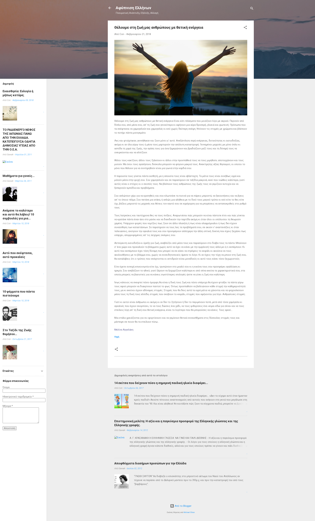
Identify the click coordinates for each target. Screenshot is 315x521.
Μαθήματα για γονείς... (19, 176)
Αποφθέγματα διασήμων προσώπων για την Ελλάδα (150, 463)
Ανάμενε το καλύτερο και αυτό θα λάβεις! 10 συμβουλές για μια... (18, 214)
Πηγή (116, 337)
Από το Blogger (182, 505)
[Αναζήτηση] (252, 9)
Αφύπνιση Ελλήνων (133, 8)
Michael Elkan (189, 512)
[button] (245, 28)
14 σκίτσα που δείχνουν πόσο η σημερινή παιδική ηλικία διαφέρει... (161, 383)
